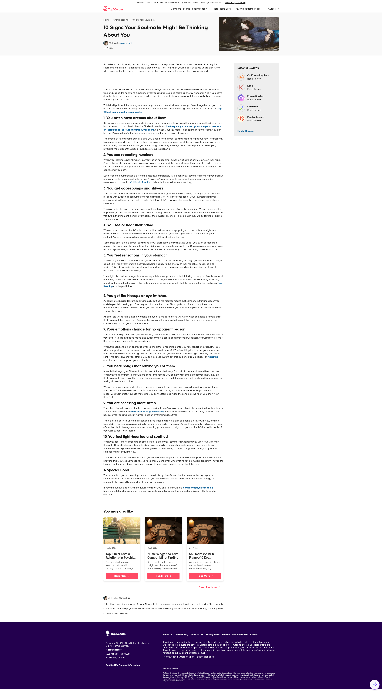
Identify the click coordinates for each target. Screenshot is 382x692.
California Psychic (140, 182)
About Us (167, 634)
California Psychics (258, 75)
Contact (254, 634)
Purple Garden (255, 96)
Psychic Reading (121, 20)
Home (106, 20)
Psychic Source (255, 116)
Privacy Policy (213, 634)
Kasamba (213, 356)
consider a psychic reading (198, 487)
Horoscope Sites (222, 8)
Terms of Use (196, 634)
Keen (250, 85)
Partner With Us (240, 634)
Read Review (254, 78)
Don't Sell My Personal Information (123, 665)
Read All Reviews (245, 131)
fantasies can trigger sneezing (147, 411)
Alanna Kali (125, 43)
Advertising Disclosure (235, 2)
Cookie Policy (181, 634)
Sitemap (226, 634)
